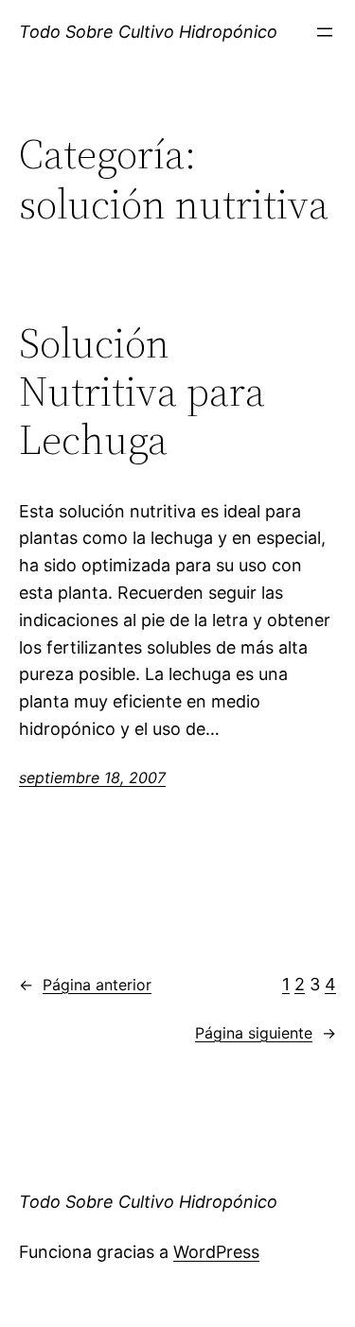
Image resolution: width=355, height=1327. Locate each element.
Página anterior (85, 984)
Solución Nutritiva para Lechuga (142, 391)
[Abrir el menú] (324, 32)
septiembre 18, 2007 (92, 777)
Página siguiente (265, 1032)
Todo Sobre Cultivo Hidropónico (148, 32)
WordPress (216, 1252)
